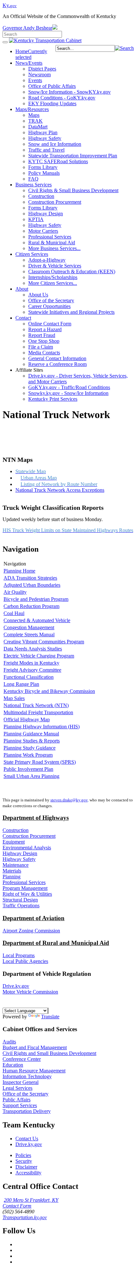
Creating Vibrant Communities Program (44, 641)
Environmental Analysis (27, 847)
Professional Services (24, 882)
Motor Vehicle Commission (30, 992)
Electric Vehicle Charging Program (39, 655)
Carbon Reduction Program (31, 606)
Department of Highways (36, 817)
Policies (23, 1155)
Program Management (25, 888)
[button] (124, 48)
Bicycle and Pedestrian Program (36, 599)
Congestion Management (29, 627)
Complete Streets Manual (29, 634)
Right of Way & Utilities (27, 894)
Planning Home (19, 571)
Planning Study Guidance (30, 748)
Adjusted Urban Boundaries (32, 585)
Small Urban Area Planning (31, 776)
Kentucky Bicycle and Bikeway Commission (49, 691)
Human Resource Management (34, 1070)
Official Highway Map (27, 719)
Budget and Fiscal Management (35, 1047)
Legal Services (17, 1088)
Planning (12, 876)
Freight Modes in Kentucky (31, 663)
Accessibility (28, 1172)
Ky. (10, 5)
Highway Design (20, 853)
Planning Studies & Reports (32, 740)
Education (13, 1065)
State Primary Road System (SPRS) (40, 762)
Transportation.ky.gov (25, 1217)
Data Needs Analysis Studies (33, 648)
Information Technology (27, 1076)
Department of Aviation (34, 918)
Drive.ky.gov (16, 986)
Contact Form (17, 1206)
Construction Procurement (29, 836)
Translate (50, 1016)
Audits (9, 1041)
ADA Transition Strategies (30, 578)
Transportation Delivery (27, 1111)
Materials (12, 870)
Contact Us (26, 1138)
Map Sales (14, 698)
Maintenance (16, 865)
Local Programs (19, 955)
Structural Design (20, 899)
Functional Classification (29, 677)
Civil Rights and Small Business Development (49, 1053)
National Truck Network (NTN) (36, 705)
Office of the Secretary (25, 1094)
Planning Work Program (28, 755)
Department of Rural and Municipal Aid (56, 942)
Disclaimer (26, 1167)
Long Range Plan (21, 684)
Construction (16, 830)
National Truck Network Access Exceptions (59, 490)
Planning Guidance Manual (31, 733)
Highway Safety (19, 859)
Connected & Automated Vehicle (37, 620)
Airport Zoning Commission (31, 930)
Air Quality (15, 592)
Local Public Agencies (25, 961)
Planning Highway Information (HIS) (42, 726)
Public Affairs (16, 1099)
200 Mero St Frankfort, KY (31, 1200)
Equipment (14, 842)
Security (23, 1161)
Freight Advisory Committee (32, 670)
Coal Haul (14, 613)
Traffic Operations (21, 905)
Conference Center (22, 1059)
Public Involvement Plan (28, 769)
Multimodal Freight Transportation (38, 712)
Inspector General (21, 1082)
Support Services (20, 1105)
